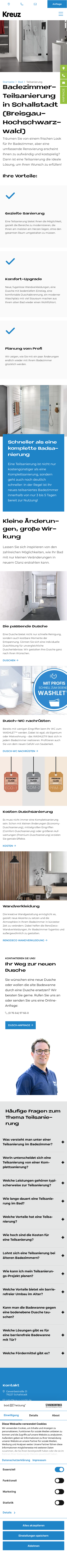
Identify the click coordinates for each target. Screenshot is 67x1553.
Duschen (9, 660)
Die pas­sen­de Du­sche (25, 626)
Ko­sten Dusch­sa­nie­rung (28, 812)
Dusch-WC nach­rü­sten (27, 721)
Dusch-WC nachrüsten (19, 751)
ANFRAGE (63, 95)
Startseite (8, 81)
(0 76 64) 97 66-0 (22, 4)
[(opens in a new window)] (63, 68)
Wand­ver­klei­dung (21, 906)
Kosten (8, 845)
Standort (9, 4)
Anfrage (57, 4)
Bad (20, 81)
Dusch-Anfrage (19, 1025)
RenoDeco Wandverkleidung (23, 940)
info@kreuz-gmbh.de (35, 4)
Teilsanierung (34, 81)
